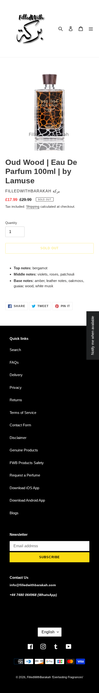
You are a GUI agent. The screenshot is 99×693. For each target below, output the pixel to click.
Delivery (16, 375)
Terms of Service (23, 413)
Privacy (16, 387)
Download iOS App (24, 488)
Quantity (11, 223)
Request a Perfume (25, 475)
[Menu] (91, 28)
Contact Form (20, 425)
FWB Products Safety (27, 463)
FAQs (14, 362)
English (48, 632)
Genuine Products (24, 450)
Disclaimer (18, 438)
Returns (16, 400)
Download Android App (27, 500)
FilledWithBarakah (39, 677)
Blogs (14, 513)
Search (15, 350)
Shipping (32, 206)
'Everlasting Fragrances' (67, 677)
